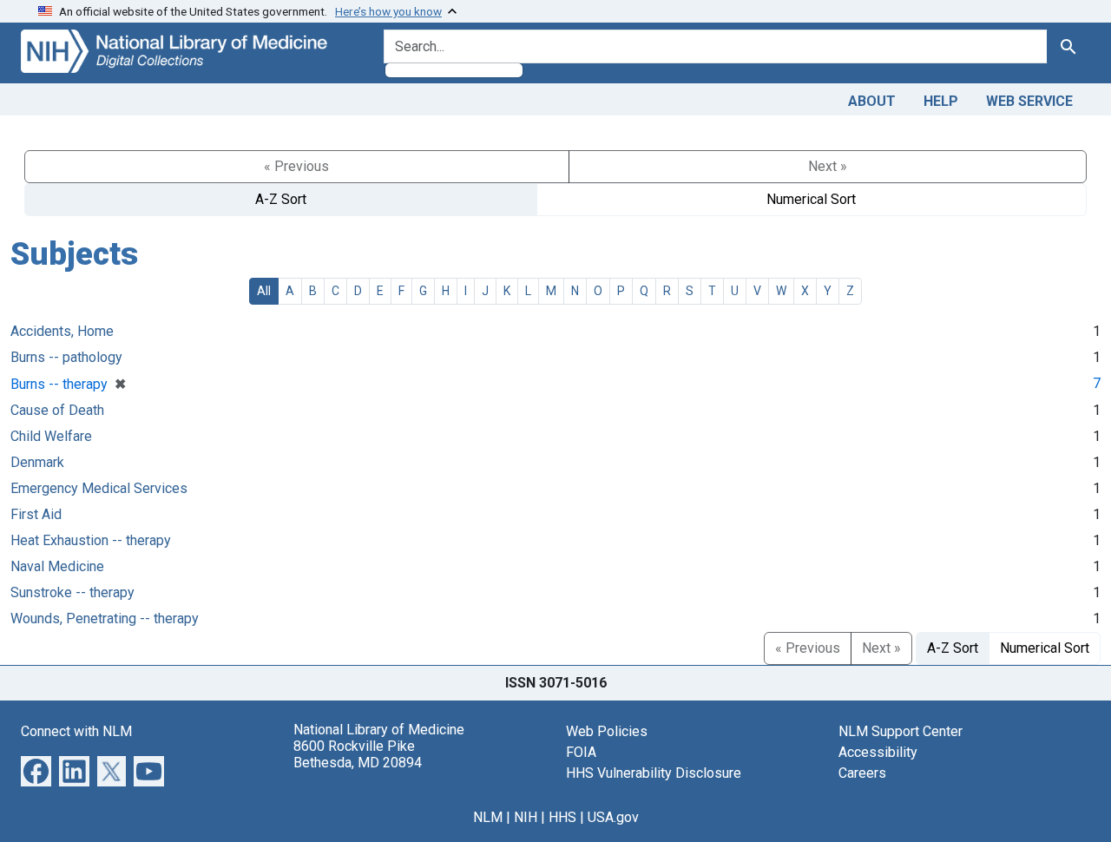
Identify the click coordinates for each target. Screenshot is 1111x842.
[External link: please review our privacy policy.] (36, 769)
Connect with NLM (76, 731)
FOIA (581, 752)
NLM (488, 817)
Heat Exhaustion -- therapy (90, 540)
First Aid (36, 514)
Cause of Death (57, 410)
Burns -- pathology (66, 357)
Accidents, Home (62, 331)
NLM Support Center (900, 731)
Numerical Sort (811, 199)
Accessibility (877, 752)
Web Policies (607, 731)
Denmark (37, 462)
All (264, 291)
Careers (862, 773)
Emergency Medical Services (98, 488)
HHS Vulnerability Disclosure (653, 773)
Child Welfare (51, 436)
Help (941, 101)
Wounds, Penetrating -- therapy (104, 618)
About (872, 101)
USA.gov (613, 817)
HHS (562, 817)
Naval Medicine (57, 566)
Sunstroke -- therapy (72, 592)
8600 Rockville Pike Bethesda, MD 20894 (357, 754)
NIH (525, 817)
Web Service (1029, 101)
